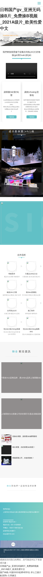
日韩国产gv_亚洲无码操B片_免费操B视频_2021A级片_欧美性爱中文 (19, 567)
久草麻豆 (12, 575)
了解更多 (11, 117)
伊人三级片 (36, 572)
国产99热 (4, 572)
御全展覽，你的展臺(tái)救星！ (23, 447)
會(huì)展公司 (33, 557)
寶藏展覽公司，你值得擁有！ (23, 458)
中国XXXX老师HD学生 (19, 572)
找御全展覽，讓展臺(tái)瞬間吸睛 (24, 436)
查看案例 (21, 159)
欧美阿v (3, 575)
